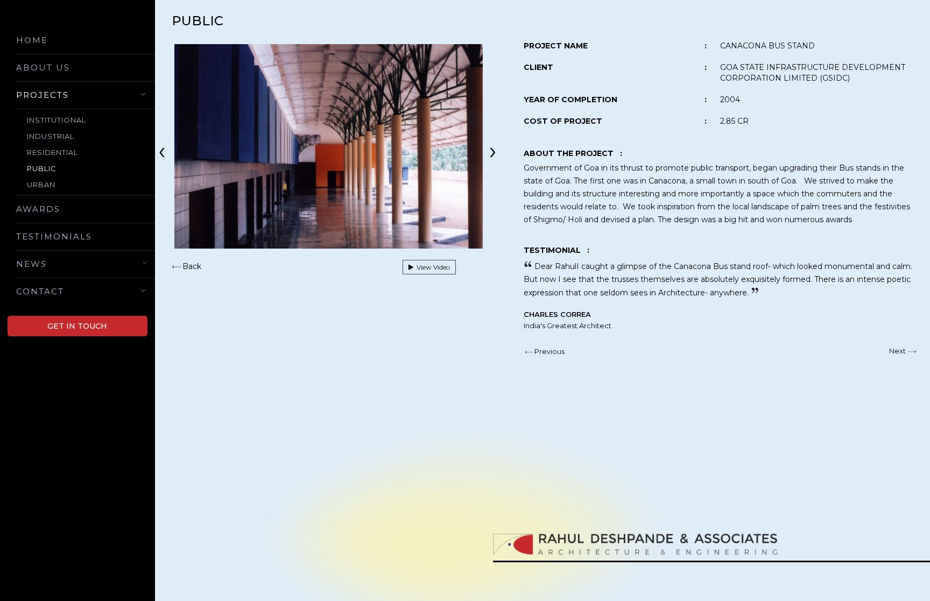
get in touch (77, 326)
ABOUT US (43, 67)
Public (42, 168)
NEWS (31, 264)
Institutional (56, 120)
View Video (431, 267)
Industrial (50, 136)
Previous (549, 351)
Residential (52, 152)
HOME (32, 40)
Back (191, 266)
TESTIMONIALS (54, 236)
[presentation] (161, 150)
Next (897, 351)
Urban (41, 184)
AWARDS (38, 209)
